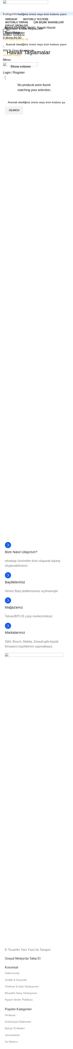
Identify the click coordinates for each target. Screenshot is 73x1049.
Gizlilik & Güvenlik (16, 979)
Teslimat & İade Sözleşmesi (22, 986)
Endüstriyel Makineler (18, 1021)
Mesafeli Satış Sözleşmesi (21, 993)
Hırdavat (10, 1015)
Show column (21, 66)
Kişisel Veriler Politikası (19, 999)
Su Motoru (11, 1041)
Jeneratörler (12, 1035)
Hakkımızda (12, 973)
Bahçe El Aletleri (15, 1028)
